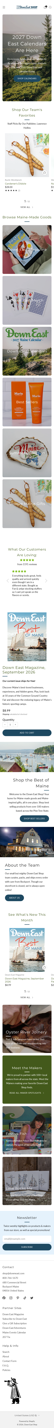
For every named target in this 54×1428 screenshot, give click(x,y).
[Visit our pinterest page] (17, 1297)
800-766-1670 (10, 1277)
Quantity (8, 720)
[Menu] (3, 7)
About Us (14, 898)
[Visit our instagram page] (10, 1297)
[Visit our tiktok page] (24, 1297)
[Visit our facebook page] (3, 1297)
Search (5, 1351)
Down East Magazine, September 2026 (23, 669)
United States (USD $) (26, 1415)
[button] (24, 99)
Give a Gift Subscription (14, 1323)
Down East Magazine (13, 1314)
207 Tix (6, 1337)
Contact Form (9, 1361)
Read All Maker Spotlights (25, 1093)
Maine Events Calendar (14, 1332)
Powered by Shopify (27, 1421)
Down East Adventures (14, 1327)
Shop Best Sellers (34, 818)
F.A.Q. (5, 1365)
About (5, 1356)
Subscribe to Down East (14, 1318)
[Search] (50, 7)
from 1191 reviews (27, 564)
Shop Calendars (27, 78)
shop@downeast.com (13, 1273)
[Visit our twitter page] (31, 1297)
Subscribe (27, 1247)
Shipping (5, 714)
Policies (6, 1370)
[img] (27, 560)
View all (25, 207)
